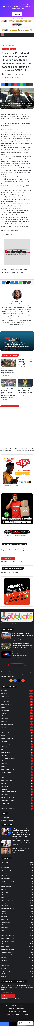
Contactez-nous (5, 817)
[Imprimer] (28, 282)
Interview (5, 778)
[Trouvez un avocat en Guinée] (17, 20)
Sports (7, 338)
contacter (17, 14)
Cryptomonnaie (6, 772)
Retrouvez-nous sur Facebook (9, 572)
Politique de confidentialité (8, 820)
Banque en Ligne (7, 780)
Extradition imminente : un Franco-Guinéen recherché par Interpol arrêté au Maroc (21, 653)
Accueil (5, 45)
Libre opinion (6, 696)
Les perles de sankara (8, 716)
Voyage (4, 775)
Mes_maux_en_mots (8, 800)
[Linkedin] (11, 282)
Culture (4, 727)
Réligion (4, 763)
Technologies (6, 744)
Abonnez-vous (8, 558)
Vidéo (3, 735)
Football (4, 707)
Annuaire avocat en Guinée (17, 18)
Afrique (4, 699)
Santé (4, 730)
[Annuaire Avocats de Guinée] (17, 30)
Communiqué (6, 710)
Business (4, 755)
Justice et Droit (6, 702)
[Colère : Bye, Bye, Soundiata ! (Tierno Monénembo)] (6, 851)
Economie (5, 718)
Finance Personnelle (8, 808)
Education (5, 721)
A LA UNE (11, 45)
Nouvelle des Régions (8, 724)
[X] (7, 282)
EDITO (4, 749)
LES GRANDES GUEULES (9, 792)
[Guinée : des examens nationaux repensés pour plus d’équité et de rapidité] (8, 363)
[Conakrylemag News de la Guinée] (17, 24)
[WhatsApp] (20, 282)
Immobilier (5, 761)
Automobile (5, 786)
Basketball (5, 806)
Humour (4, 741)
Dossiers (4, 783)
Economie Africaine (7, 732)
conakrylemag (7, 74)
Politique (12, 49)
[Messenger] (16, 282)
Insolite (4, 766)
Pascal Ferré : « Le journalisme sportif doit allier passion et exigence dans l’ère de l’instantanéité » (17, 345)
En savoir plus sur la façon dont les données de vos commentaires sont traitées (17, 450)
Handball (4, 789)
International (5, 747)
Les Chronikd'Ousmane (8, 769)
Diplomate (5, 794)
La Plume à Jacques (8, 738)
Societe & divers (7, 704)
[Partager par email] (24, 282)
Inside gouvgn (6, 752)
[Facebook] (3, 282)
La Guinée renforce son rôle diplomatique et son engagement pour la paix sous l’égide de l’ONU (22, 645)
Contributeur (5, 803)
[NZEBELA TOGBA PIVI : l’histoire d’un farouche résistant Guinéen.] (6, 843)
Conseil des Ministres (8, 797)
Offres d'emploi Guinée (8, 758)
